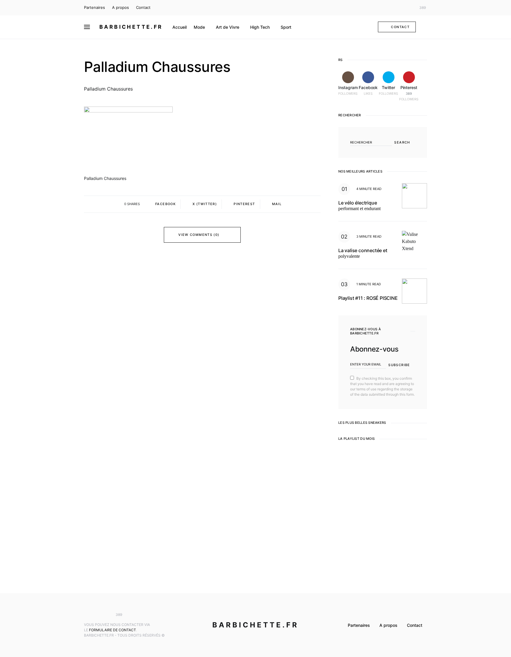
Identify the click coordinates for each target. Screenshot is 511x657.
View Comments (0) (198, 235)
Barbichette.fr (131, 27)
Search (402, 142)
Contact (143, 7)
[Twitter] (407, 7)
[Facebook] (399, 7)
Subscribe (399, 365)
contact (400, 27)
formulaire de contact (112, 630)
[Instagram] (390, 7)
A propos (120, 7)
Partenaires (94, 7)
